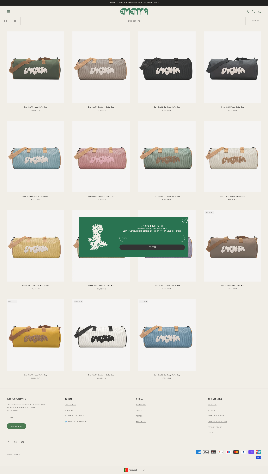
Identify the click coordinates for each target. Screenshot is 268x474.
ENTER (152, 247)
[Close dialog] (184, 220)
